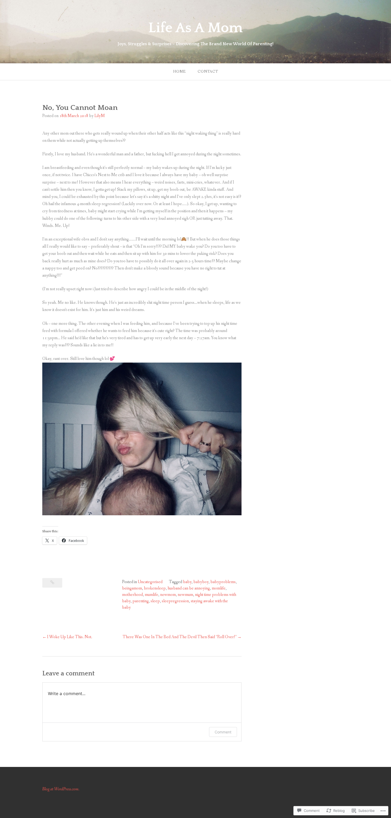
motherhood (132, 594)
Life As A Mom (195, 28)
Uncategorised (150, 582)
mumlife (151, 594)
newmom (168, 594)
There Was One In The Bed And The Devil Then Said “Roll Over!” (180, 637)
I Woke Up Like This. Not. (69, 637)
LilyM (99, 116)
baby (187, 582)
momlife (219, 588)
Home (179, 71)
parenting (140, 601)
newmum (185, 594)
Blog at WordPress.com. (60, 789)
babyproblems (223, 582)
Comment (223, 732)
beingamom (132, 588)
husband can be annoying (189, 588)
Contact (208, 71)
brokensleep (155, 588)
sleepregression (175, 601)
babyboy (201, 582)
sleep (155, 601)
